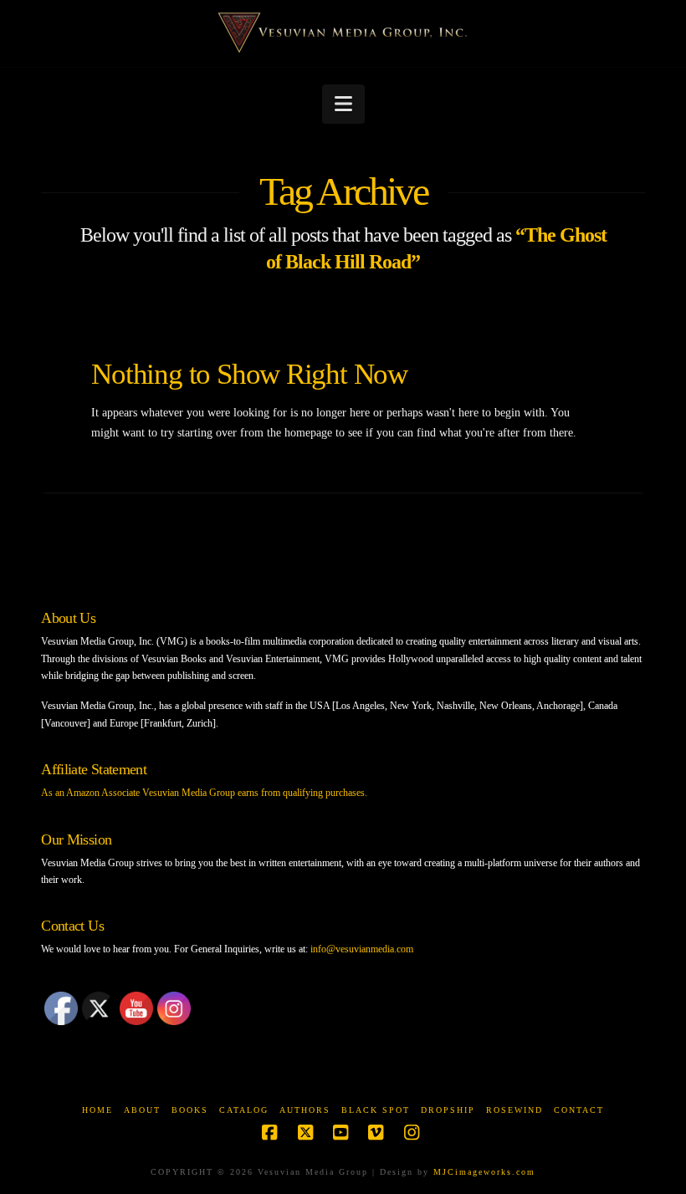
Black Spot (375, 1110)
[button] (343, 104)
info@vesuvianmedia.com (361, 949)
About (142, 1110)
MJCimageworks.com (484, 1171)
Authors (304, 1110)
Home (97, 1110)
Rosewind (514, 1110)
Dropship (448, 1110)
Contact (579, 1110)
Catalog (244, 1110)
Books (190, 1110)
